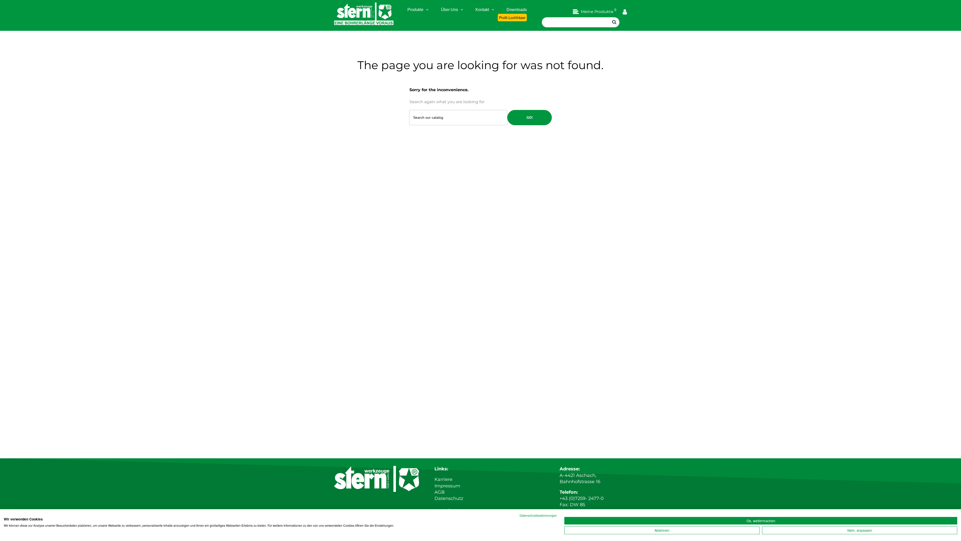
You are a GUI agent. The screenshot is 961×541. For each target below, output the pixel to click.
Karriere (443, 479)
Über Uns (449, 10)
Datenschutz (448, 498)
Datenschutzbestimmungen (538, 515)
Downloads (517, 10)
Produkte (415, 10)
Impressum (447, 486)
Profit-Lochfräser (512, 17)
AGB (439, 492)
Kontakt (482, 10)
